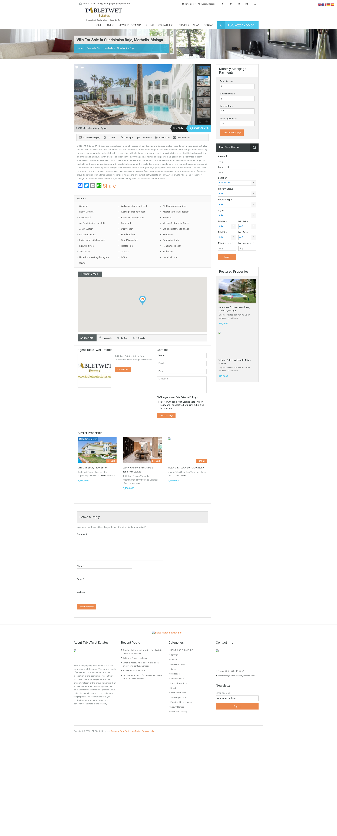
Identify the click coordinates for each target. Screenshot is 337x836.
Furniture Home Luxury (181, 702)
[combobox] (237, 183)
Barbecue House (87, 234)
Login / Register (208, 4)
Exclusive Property (178, 711)
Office (124, 257)
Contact (209, 25)
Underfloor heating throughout (94, 257)
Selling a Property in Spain (135, 658)
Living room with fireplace (92, 240)
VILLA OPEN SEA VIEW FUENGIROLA (186, 467)
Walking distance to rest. (133, 211)
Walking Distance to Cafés (176, 223)
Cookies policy (148, 731)
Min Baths (243, 221)
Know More (122, 369)
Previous (76, 95)
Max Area (246, 243)
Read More (233, 318)
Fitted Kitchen (128, 234)
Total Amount (227, 81)
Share (109, 186)
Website (81, 592)
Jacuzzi (125, 251)
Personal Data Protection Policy (126, 731)
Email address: (223, 693)
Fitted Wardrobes (129, 240)
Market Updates (177, 664)
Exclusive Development (132, 217)
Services (184, 25)
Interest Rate (226, 106)
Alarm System (86, 229)
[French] (324, 4)
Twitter (124, 338)
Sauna (82, 263)
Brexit (173, 688)
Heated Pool (127, 246)
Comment (82, 534)
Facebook (107, 338)
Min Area (225, 243)
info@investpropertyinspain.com (113, 3)
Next (192, 95)
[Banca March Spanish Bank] (167, 632)
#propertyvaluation (179, 697)
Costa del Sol (166, 25)
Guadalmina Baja (125, 48)
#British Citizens (178, 692)
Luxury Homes (177, 707)
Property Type (225, 199)
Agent (221, 210)
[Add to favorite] (76, 68)
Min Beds (222, 221)
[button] (142, 300)
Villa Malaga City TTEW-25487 (92, 467)
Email (80, 579)
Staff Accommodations (175, 206)
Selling (150, 25)
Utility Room (127, 229)
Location (222, 178)
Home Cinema (86, 211)
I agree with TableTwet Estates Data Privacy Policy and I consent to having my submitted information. (182, 404)
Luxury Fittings (86, 246)
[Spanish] (333, 4)
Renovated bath (171, 240)
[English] (320, 4)
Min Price (222, 232)
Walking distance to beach (134, 206)
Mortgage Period (228, 118)
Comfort (174, 655)
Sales (173, 669)
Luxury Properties (178, 683)
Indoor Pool (85, 217)
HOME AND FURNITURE (134, 670)
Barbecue (168, 251)
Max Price (243, 232)
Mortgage (175, 674)
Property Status (225, 188)
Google (141, 338)
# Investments (177, 678)
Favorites (189, 4)
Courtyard (126, 223)
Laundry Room (170, 257)
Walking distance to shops (176, 229)
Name (80, 566)
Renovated (168, 234)
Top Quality (84, 251)
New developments (130, 25)
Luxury (173, 659)
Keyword (222, 156)
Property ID (223, 167)
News (196, 25)
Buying (110, 25)
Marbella (108, 48)
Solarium (83, 206)
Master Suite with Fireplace (176, 211)
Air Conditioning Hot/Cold (92, 223)
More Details (107, 475)
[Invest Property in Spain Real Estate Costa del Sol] (103, 13)
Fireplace (167, 217)
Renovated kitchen (172, 246)
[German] (328, 4)
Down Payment (227, 93)
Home (98, 25)
